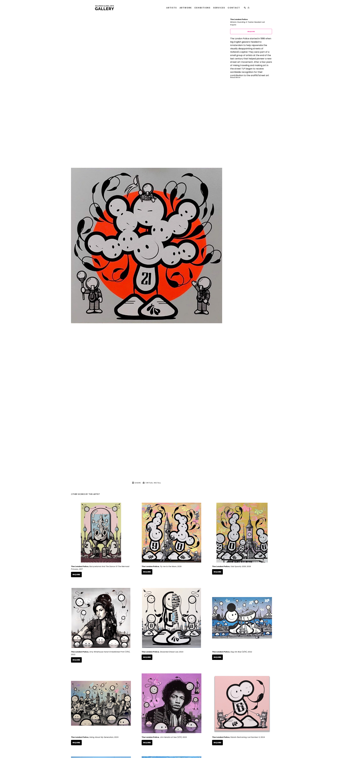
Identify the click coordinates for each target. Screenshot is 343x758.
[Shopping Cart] (248, 8)
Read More (235, 77)
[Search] (245, 8)
